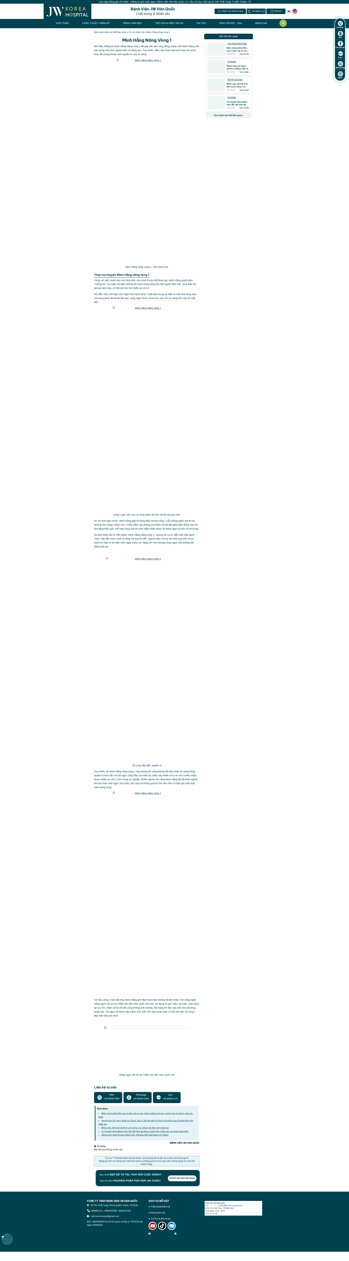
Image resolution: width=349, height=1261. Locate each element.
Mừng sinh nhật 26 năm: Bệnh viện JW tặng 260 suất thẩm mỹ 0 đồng (135, 1135)
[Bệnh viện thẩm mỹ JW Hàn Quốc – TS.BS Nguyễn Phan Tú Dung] (67, 11)
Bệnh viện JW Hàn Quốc (215, 1203)
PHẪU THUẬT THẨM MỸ (96, 23)
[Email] (172, 1225)
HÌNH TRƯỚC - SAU (230, 23)
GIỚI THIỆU (62, 23)
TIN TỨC (201, 23)
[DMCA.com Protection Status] (186, 1236)
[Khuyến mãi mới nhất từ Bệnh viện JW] (7, 1239)
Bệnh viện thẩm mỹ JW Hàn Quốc (110, 32)
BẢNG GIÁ (261, 23)
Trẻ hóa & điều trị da (160, 1219)
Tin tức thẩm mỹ (136, 32)
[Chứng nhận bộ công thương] (160, 1236)
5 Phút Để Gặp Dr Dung (182, 1178)
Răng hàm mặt (158, 1213)
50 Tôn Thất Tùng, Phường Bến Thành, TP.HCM (114, 1205)
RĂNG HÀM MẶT (132, 23)
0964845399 (110, 1211)
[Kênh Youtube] (152, 1225)
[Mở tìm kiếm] (283, 23)
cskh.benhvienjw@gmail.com (104, 1216)
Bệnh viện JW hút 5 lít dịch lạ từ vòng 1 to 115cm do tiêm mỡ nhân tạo (135, 1128)
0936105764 (124, 1211)
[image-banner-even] (222, 124)
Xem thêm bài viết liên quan (228, 115)
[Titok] (162, 1225)
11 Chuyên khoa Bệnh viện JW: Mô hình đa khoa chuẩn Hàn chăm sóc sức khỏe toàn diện (145, 1131)
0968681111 (97, 1211)
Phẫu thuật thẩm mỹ (160, 1207)
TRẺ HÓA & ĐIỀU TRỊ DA (169, 23)
